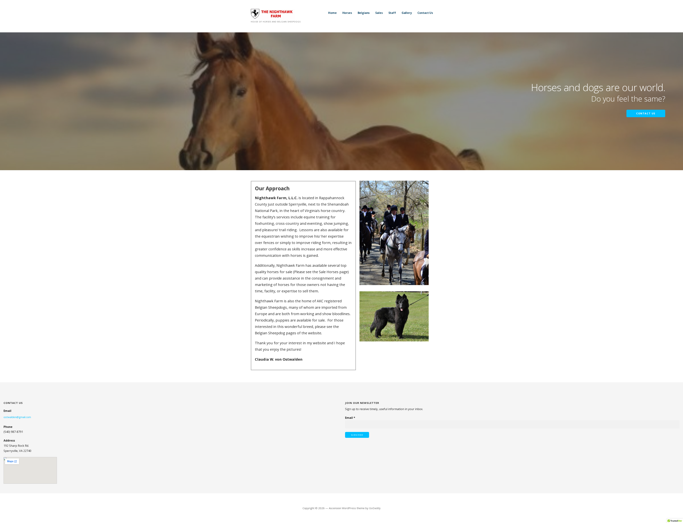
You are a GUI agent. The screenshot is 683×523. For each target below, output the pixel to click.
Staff (392, 13)
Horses (347, 13)
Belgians (364, 13)
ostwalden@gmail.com (17, 417)
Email (350, 418)
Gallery (407, 13)
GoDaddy (375, 508)
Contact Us (425, 13)
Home (332, 13)
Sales (379, 13)
